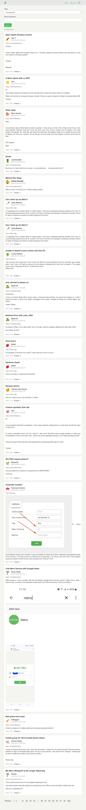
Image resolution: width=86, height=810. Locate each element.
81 (23, 801)
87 (45, 801)
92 (64, 801)
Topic (6, 9)
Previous (8, 801)
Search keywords (10, 17)
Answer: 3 (17, 309)
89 (53, 801)
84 (34, 801)
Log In (66, 3)
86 (42, 801)
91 (61, 801)
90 (57, 801)
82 (27, 801)
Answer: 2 (17, 356)
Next (68, 801)
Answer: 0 (17, 218)
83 (30, 801)
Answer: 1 (17, 71)
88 (49, 801)
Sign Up (73, 3)
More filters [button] (10, 29)
